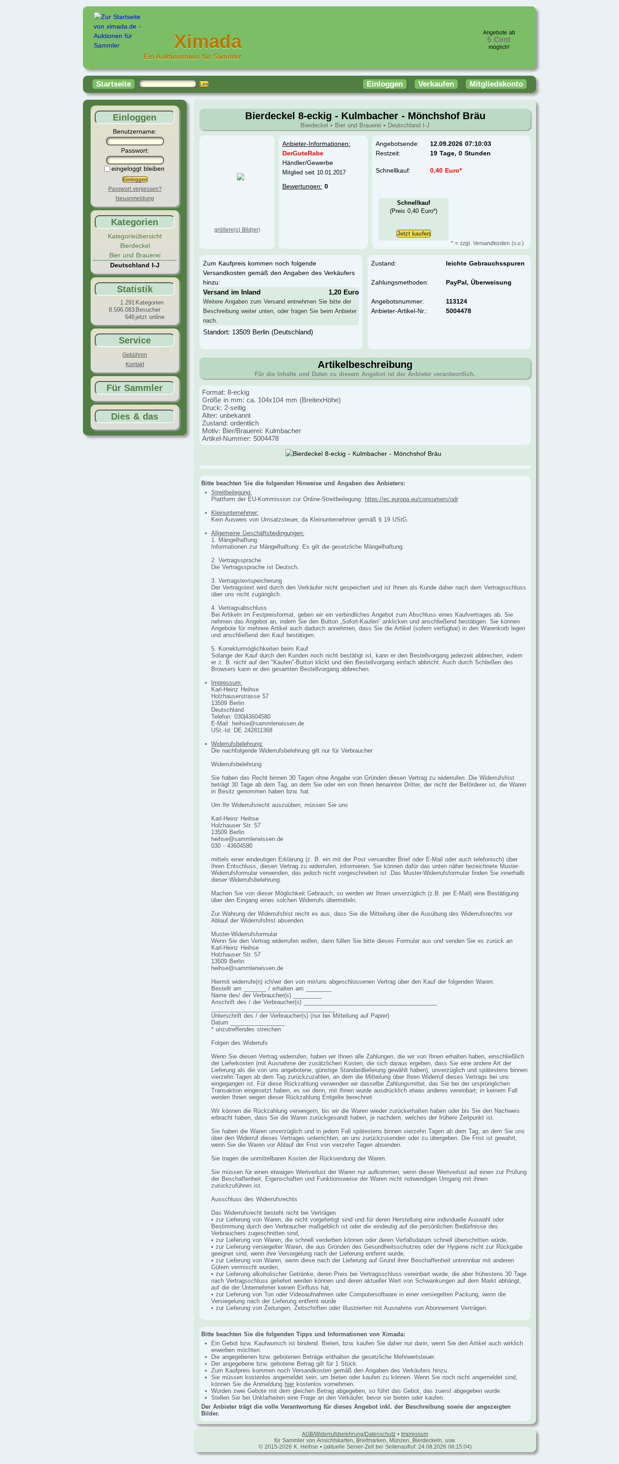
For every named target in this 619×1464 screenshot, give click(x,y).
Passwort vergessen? (135, 189)
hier (289, 1384)
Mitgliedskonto (496, 84)
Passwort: (135, 150)
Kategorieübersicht (135, 236)
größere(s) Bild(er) (237, 230)
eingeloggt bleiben (137, 168)
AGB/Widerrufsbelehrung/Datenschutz (349, 1434)
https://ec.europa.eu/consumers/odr (411, 499)
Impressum (414, 1434)
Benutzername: (135, 131)
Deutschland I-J (409, 125)
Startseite (113, 84)
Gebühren (134, 355)
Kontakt (135, 364)
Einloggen (385, 84)
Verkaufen (436, 84)
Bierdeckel (135, 245)
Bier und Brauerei (134, 255)
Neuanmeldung (135, 198)
